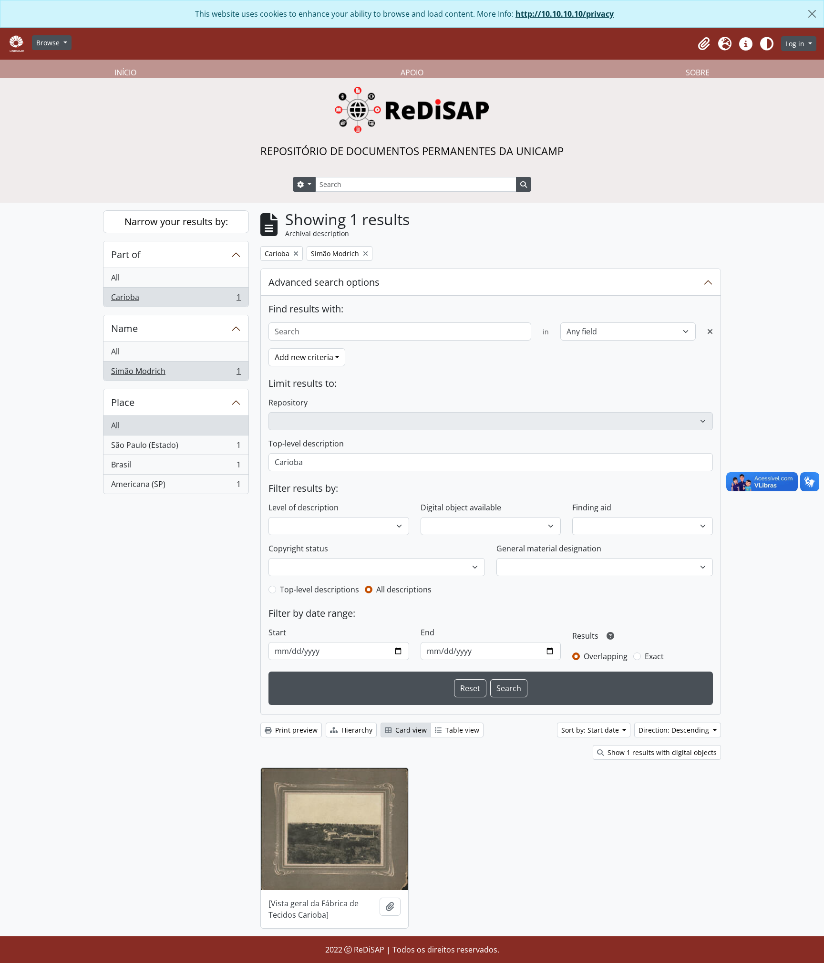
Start (277, 632)
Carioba (176, 299)
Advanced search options (324, 282)
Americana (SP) (176, 486)
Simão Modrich (176, 373)
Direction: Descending (675, 730)
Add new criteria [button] (304, 357)
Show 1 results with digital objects (661, 752)
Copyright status (298, 548)
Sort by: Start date (591, 730)
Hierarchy (356, 730)
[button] (703, 43)
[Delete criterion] (710, 331)
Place (122, 402)
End (427, 632)
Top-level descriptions (319, 589)
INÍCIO (125, 72)
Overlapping (606, 656)
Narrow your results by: (176, 221)
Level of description (303, 507)
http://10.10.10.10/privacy (564, 14)
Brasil (176, 467)
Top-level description (306, 443)
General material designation (548, 548)
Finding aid (591, 507)
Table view (461, 730)
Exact (654, 656)
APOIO (412, 72)
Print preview (295, 730)
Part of (126, 254)
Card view (410, 730)
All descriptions (404, 589)
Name (124, 328)
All (115, 277)
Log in (795, 43)
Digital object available (461, 507)
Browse (49, 42)
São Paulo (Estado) (176, 447)
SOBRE (698, 72)
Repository (288, 402)
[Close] (812, 13)
